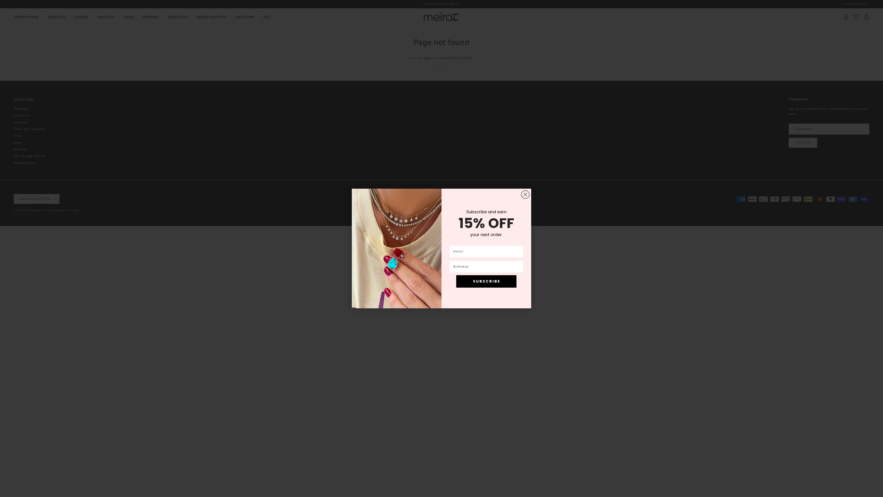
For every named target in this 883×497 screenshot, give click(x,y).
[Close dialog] (525, 195)
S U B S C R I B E (486, 281)
